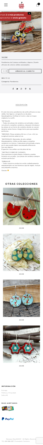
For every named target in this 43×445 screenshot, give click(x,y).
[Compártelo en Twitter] (17, 88)
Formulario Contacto (22, 441)
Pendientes (14, 81)
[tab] (21, 105)
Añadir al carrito (25, 71)
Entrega (4, 390)
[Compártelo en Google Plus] (21, 88)
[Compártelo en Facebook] (13, 88)
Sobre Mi (5, 395)
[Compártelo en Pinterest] (25, 88)
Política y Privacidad (9, 393)
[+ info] (6, 5)
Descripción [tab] (21, 105)
